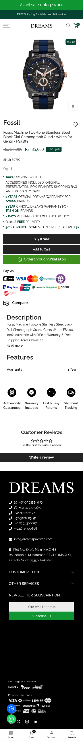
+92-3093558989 (30, 502)
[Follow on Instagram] (27, 721)
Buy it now (42, 239)
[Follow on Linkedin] (35, 721)
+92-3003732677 (30, 507)
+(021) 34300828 (25, 528)
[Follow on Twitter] (19, 721)
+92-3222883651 (24, 518)
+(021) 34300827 (25, 523)
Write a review (41, 457)
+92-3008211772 (24, 513)
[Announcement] (41, 5)
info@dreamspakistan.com (32, 539)
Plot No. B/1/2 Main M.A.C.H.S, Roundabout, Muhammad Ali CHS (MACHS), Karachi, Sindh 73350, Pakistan (40, 555)
